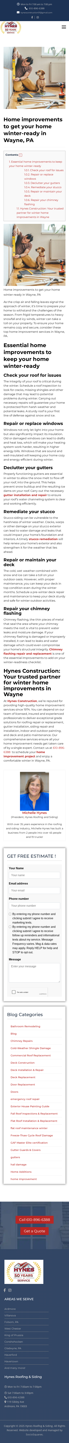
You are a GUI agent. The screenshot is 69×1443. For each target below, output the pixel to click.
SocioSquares (34, 1434)
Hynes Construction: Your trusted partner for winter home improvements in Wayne (40, 213)
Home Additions (21, 1171)
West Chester (12, 1328)
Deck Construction (23, 1062)
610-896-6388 (36, 8)
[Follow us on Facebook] (5, 1290)
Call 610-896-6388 (34, 1220)
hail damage (19, 1164)
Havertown (11, 1361)
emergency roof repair (25, 1099)
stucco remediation (43, 539)
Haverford (10, 1354)
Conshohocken (13, 1341)
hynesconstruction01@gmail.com (36, 12)
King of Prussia (13, 1335)
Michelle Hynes (34, 813)
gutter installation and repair (25, 495)
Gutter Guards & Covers (26, 1150)
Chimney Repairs (22, 1041)
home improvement (24, 1179)
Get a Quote (34, 1231)
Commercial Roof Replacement (31, 1055)
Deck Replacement (23, 1077)
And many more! (14, 1368)
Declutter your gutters (42, 183)
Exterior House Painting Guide (30, 1106)
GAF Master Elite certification (29, 1142)
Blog (14, 1033)
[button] (20, 155)
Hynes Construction (22, 701)
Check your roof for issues (44, 170)
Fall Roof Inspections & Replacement (34, 1113)
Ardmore (10, 1309)
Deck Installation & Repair (27, 1070)
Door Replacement (23, 1084)
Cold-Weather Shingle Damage (31, 1048)
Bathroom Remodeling (25, 1026)
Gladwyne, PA (12, 1348)
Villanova (10, 1315)
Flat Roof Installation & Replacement (34, 1121)
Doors (14, 1091)
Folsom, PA (11, 1322)
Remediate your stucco (43, 187)
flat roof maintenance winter (29, 1128)
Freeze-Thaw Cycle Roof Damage (32, 1135)
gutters (15, 1157)
